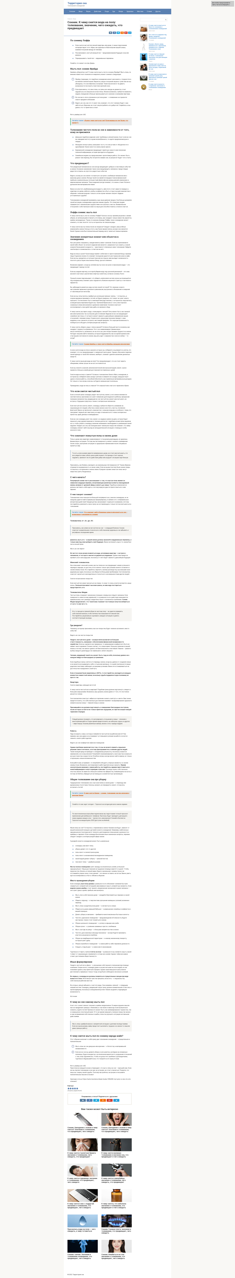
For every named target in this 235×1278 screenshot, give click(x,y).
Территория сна (77, 3)
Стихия (149, 11)
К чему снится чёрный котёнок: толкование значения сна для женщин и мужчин (158, 56)
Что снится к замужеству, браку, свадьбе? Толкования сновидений (158, 36)
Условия (72, 11)
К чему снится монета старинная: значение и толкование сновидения (157, 85)
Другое (157, 11)
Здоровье (130, 11)
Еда (113, 11)
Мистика (140, 11)
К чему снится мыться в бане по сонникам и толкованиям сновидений (158, 27)
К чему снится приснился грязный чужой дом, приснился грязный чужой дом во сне (158, 76)
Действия (97, 11)
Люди (107, 11)
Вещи (80, 11)
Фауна (88, 11)
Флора (121, 11)
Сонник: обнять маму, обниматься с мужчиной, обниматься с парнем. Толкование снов (157, 46)
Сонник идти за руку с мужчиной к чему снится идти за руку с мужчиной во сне (157, 66)
